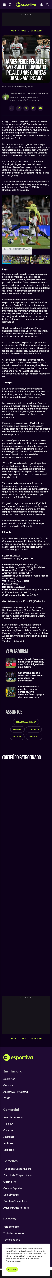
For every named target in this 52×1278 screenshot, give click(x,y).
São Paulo (36, 30)
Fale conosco (11, 1226)
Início (13, 30)
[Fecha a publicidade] (50, 1268)
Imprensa (8, 1136)
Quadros (8, 1085)
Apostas (41, 4)
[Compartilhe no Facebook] (33, 108)
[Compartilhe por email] (40, 108)
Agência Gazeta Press (16, 1207)
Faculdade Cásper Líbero (17, 1175)
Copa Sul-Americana (26, 721)
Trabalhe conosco (13, 1233)
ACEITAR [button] (12, 1269)
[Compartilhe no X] (26, 108)
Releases (8, 1149)
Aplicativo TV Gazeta (15, 1091)
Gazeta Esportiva (13, 1188)
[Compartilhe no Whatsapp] (19, 108)
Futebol (17, 729)
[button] (47, 197)
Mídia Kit (8, 1123)
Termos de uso (11, 1239)
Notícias (17, 736)
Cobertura (9, 1130)
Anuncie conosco (13, 1117)
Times (10, 4)
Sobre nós (9, 1079)
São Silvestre (11, 1194)
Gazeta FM (9, 1181)
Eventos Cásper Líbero (16, 1201)
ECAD (6, 1098)
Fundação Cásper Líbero (17, 1168)
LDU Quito (34, 729)
